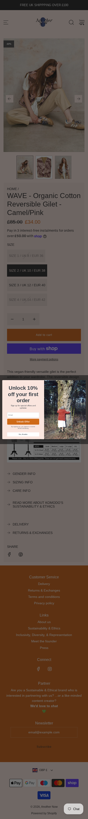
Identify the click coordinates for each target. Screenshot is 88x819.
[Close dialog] (83, 383)
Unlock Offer (23, 421)
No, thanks (23, 434)
